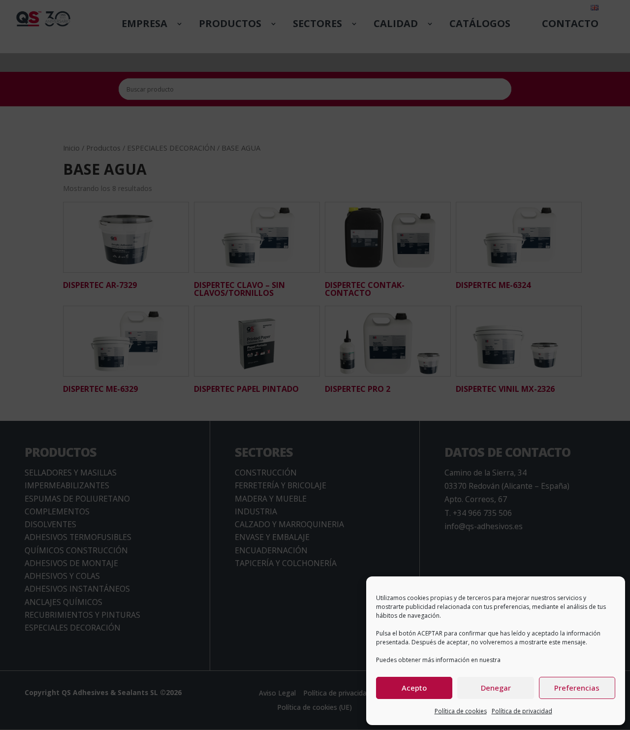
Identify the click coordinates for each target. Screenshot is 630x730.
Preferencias (576, 688)
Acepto (414, 688)
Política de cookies (461, 711)
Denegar (496, 688)
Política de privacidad (522, 711)
